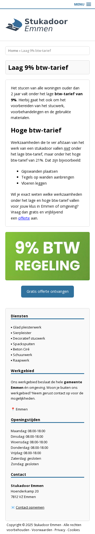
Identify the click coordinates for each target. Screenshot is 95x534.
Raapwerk (21, 360)
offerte (24, 218)
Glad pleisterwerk (27, 327)
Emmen (22, 409)
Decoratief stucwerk (29, 338)
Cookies (74, 530)
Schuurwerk (22, 354)
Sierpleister (22, 332)
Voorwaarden (42, 530)
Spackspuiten (24, 343)
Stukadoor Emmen (47, 525)
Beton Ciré (21, 349)
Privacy (60, 530)
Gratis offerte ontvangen (48, 291)
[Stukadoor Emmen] (47, 25)
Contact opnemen (30, 507)
